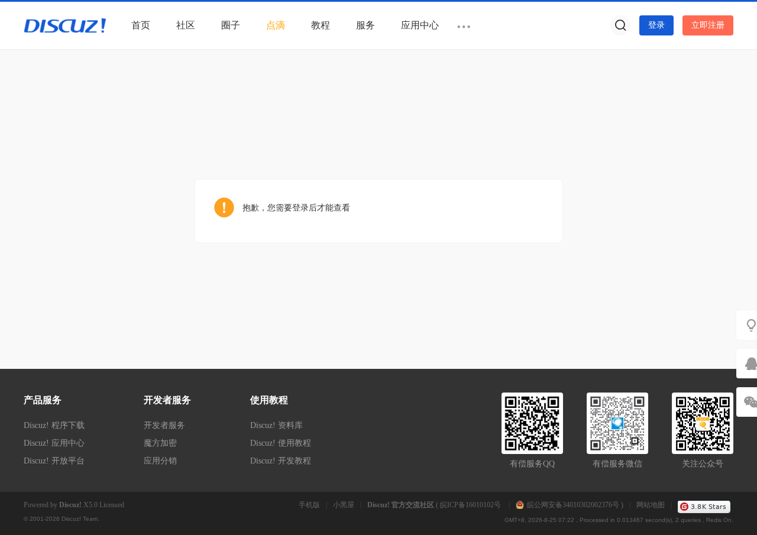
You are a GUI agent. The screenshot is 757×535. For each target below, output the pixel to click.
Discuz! (70, 505)
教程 (320, 25)
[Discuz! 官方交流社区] (65, 25)
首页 (140, 25)
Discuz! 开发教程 (280, 460)
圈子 (230, 25)
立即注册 (707, 25)
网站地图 (650, 505)
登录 (656, 25)
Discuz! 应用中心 (54, 443)
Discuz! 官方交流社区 (400, 505)
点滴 (275, 25)
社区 (185, 25)
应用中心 (420, 25)
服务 (365, 25)
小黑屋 (343, 505)
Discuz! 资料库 (276, 425)
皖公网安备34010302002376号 (573, 505)
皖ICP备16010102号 (471, 505)
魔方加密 (160, 443)
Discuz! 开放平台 (54, 460)
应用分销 (160, 460)
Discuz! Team (80, 518)
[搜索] (620, 25)
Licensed (111, 505)
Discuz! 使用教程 (280, 443)
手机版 (309, 505)
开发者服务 (164, 425)
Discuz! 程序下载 (54, 425)
